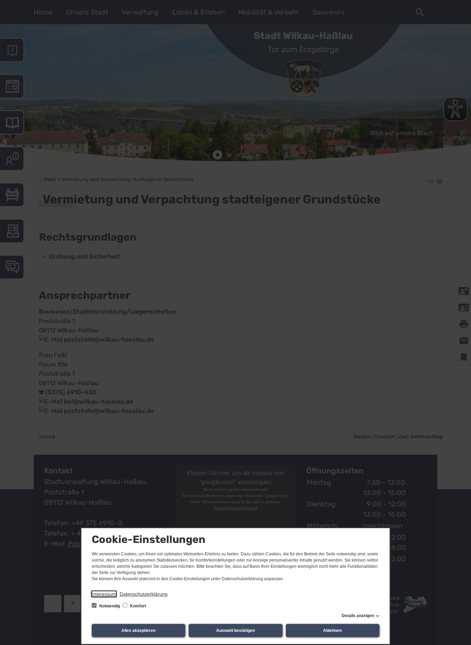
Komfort (137, 606)
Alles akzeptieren (138, 630)
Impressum (104, 594)
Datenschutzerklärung (144, 594)
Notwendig (109, 606)
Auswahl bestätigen (235, 630)
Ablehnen (332, 630)
